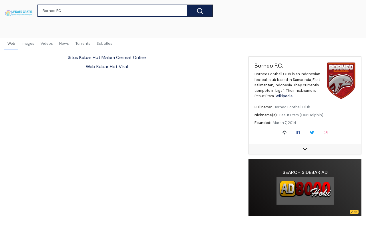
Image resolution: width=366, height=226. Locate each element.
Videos (47, 43)
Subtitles (104, 43)
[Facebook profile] (298, 132)
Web (11, 43)
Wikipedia (284, 95)
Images (28, 43)
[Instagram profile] (326, 132)
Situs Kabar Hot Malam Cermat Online (107, 57)
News (64, 43)
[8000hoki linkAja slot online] (305, 191)
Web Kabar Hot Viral (107, 67)
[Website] (284, 132)
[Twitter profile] (312, 132)
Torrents (82, 43)
